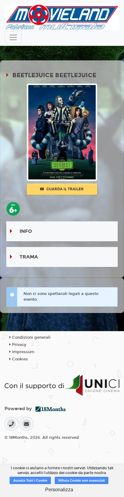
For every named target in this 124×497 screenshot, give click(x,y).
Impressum (22, 352)
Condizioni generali (31, 337)
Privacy (18, 344)
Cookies (19, 359)
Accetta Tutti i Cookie (30, 480)
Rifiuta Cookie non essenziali (81, 480)
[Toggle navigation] (13, 37)
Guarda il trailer (64, 189)
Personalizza (59, 489)
